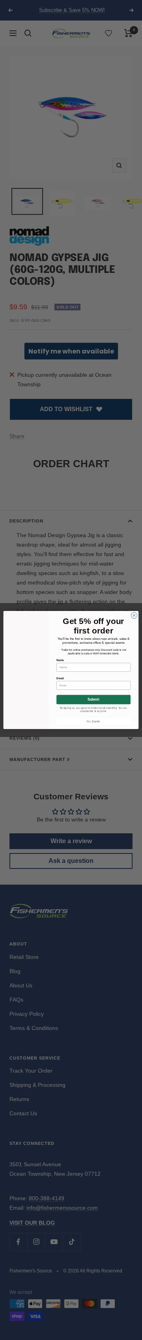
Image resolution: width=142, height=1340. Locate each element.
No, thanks (93, 721)
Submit (93, 700)
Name (60, 660)
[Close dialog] (134, 615)
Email (60, 678)
